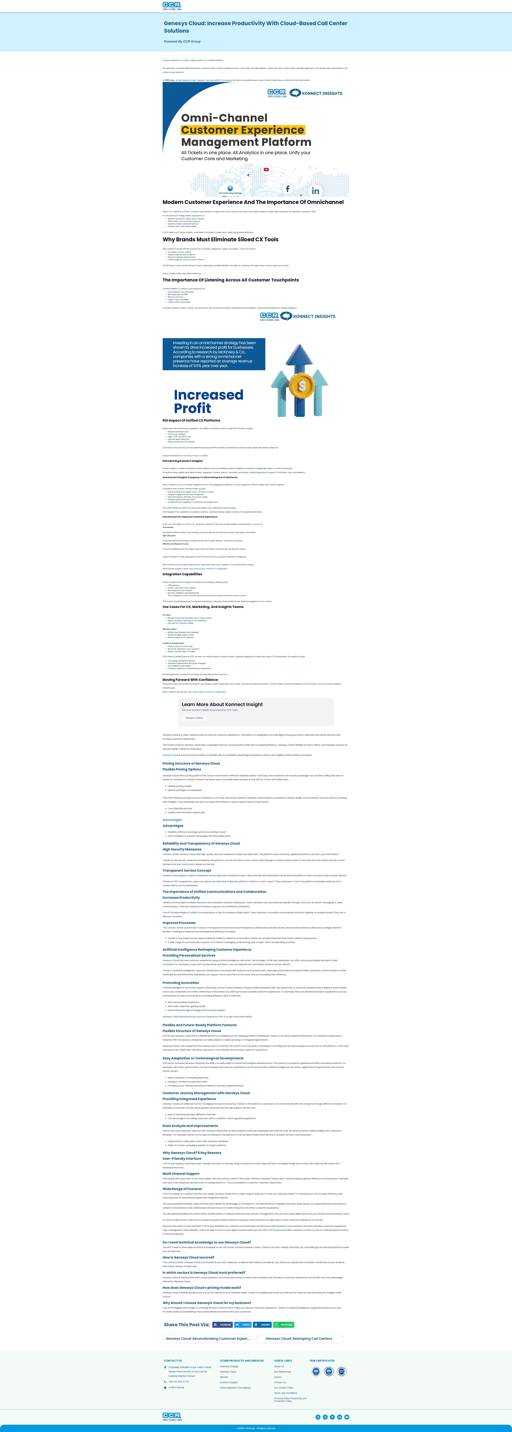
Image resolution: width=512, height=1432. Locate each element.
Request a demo (194, 717)
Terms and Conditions (285, 1393)
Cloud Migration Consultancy (235, 1387)
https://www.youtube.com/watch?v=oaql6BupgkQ (208, 569)
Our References (282, 1371)
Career (277, 1377)
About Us (279, 1366)
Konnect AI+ (190, 524)
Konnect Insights (229, 1382)
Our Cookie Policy (283, 1387)
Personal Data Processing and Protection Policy (290, 1399)
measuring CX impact (190, 456)
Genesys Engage (229, 1366)
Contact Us (280, 1382)
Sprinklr (224, 1377)
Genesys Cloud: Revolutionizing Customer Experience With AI (194, 1016)
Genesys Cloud (170, 755)
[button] (222, 1325)
